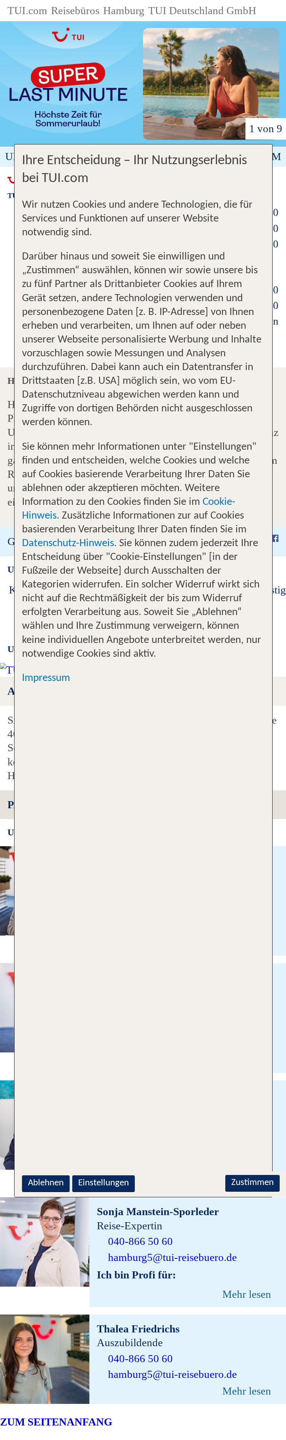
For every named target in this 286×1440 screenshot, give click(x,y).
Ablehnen (46, 1183)
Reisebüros (75, 10)
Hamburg (123, 10)
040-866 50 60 (140, 1241)
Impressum (46, 678)
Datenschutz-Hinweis (68, 543)
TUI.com (27, 10)
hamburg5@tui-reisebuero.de (172, 1257)
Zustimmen (252, 1182)
